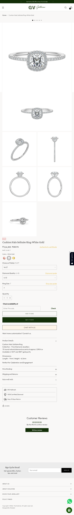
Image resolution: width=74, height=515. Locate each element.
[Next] (53, 1)
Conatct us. (27, 333)
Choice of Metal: (10, 263)
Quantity (5, 294)
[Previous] (21, 1)
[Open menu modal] (3, 8)
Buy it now (30, 320)
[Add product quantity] (4, 298)
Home (4, 15)
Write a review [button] (37, 430)
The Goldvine (17, 506)
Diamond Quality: (10, 273)
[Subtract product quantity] (10, 298)
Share (7, 406)
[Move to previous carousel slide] (65, 448)
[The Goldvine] (37, 7)
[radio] (4, 258)
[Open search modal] (65, 8)
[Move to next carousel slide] (70, 448)
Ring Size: (6, 284)
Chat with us (29, 327)
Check (53, 308)
